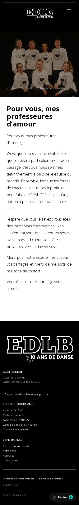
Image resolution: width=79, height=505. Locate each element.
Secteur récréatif (12, 410)
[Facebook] (22, 484)
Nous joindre (10, 460)
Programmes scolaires (15, 429)
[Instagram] (27, 484)
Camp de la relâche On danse (20, 424)
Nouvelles (59, 88)
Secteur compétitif (13, 415)
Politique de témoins (51, 478)
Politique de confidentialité (18, 478)
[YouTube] (39, 484)
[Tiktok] (33, 484)
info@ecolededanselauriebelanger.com (26, 394)
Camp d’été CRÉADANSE (16, 420)
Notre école (9, 451)
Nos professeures (44, 88)
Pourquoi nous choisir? (16, 446)
